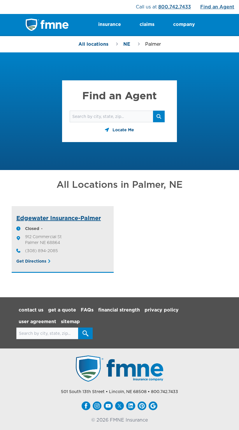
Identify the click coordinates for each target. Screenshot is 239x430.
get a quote (62, 310)
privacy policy (162, 310)
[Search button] (85, 333)
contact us (31, 310)
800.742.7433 (174, 7)
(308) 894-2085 (41, 250)
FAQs (87, 310)
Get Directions (31, 261)
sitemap (70, 321)
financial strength (119, 310)
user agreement (37, 321)
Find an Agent (217, 7)
